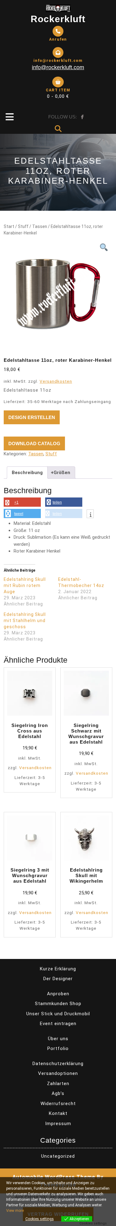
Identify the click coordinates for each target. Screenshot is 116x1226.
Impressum (58, 1123)
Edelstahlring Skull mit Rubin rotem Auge (25, 585)
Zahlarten (58, 1083)
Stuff (23, 226)
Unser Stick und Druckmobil (58, 1013)
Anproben (58, 993)
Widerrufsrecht (58, 1103)
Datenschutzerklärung (58, 1063)
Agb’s (58, 1093)
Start (9, 226)
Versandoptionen (58, 1073)
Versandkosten (56, 381)
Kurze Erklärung (58, 969)
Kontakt (58, 1113)
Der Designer (58, 978)
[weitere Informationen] (90, 514)
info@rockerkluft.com (58, 67)
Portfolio (58, 1048)
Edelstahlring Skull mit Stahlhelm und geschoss (25, 620)
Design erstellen (31, 417)
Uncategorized (58, 1156)
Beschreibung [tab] (27, 472)
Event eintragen (58, 1023)
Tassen (39, 226)
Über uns (58, 1038)
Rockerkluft (58, 19)
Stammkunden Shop (58, 1003)
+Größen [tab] (60, 472)
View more (15, 1210)
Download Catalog (34, 443)
